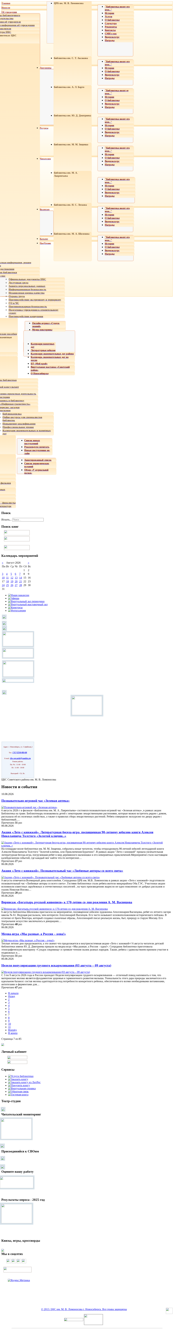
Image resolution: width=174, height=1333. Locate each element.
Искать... (6, 519)
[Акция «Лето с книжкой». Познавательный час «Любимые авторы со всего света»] (50, 877)
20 (16, 581)
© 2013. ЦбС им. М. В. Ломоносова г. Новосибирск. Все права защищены (84, 1309)
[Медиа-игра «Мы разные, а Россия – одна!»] (28, 940)
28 (20, 585)
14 (20, 577)
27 (16, 585)
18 (7, 581)
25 (7, 585)
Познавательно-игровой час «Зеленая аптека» (35, 800)
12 (12, 577)
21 (20, 581)
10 (3, 577)
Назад (11, 996)
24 (3, 585)
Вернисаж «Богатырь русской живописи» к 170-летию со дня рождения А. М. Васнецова (66, 902)
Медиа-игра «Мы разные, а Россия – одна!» (33, 934)
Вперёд (12, 1030)
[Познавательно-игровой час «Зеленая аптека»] (29, 807)
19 (12, 581)
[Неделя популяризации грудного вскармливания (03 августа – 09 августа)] (45, 972)
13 (16, 577)
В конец (13, 1033)
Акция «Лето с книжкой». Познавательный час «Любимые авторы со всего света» (62, 870)
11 (7, 577)
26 (12, 585)
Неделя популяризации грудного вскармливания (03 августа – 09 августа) (56, 965)
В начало (13, 993)
